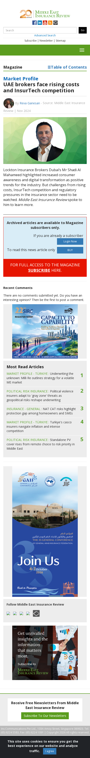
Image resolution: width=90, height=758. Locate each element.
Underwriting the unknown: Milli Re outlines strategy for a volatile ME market (40, 377)
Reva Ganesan (30, 103)
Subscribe (30, 40)
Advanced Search (45, 35)
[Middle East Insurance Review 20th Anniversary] (45, 13)
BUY (70, 250)
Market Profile (20, 78)
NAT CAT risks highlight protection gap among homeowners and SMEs (41, 411)
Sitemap (61, 40)
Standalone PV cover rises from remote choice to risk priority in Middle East (41, 444)
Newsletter (46, 40)
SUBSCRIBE (39, 270)
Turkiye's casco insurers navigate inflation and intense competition (39, 426)
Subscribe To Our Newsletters (45, 716)
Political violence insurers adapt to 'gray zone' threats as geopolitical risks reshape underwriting (40, 395)
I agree (49, 751)
